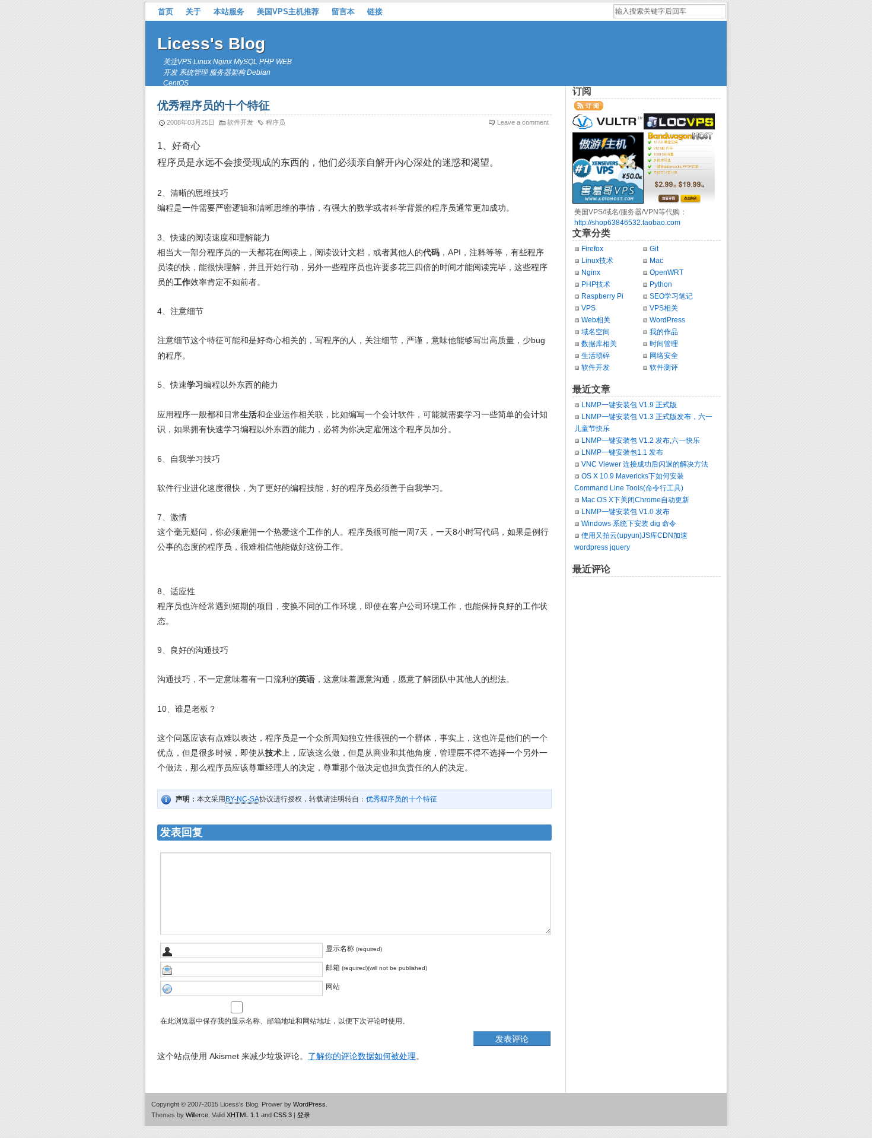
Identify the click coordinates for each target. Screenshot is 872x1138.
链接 (375, 11)
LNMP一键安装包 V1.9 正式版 (629, 405)
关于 (193, 11)
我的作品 (664, 332)
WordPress (667, 320)
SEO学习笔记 (671, 296)
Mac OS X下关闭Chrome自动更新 (635, 500)
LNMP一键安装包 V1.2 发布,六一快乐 (640, 440)
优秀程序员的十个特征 (401, 799)
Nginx (590, 272)
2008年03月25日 (191, 122)
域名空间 (595, 332)
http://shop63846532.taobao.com (627, 222)
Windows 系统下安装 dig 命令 (628, 523)
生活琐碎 (595, 355)
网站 (333, 986)
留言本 (343, 11)
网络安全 (664, 355)
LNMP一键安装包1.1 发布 (622, 452)
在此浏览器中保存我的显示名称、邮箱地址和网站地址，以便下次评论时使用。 (284, 1021)
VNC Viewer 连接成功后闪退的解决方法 (644, 464)
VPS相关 (664, 308)
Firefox (592, 249)
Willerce (197, 1114)
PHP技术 (595, 284)
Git (654, 249)
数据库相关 (599, 344)
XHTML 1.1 (243, 1114)
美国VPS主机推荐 (288, 11)
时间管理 (664, 344)
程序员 (275, 122)
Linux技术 (597, 260)
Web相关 (595, 320)
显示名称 (340, 948)
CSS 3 (282, 1114)
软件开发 (240, 122)
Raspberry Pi (602, 296)
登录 (303, 1114)
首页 (165, 11)
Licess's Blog (211, 43)
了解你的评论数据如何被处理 (362, 1056)
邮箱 (333, 967)
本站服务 (229, 11)
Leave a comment (523, 122)
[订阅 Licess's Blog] (588, 108)
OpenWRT (666, 272)
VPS (588, 308)
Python (661, 284)
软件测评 (664, 367)
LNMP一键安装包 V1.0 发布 (625, 512)
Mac (656, 260)
